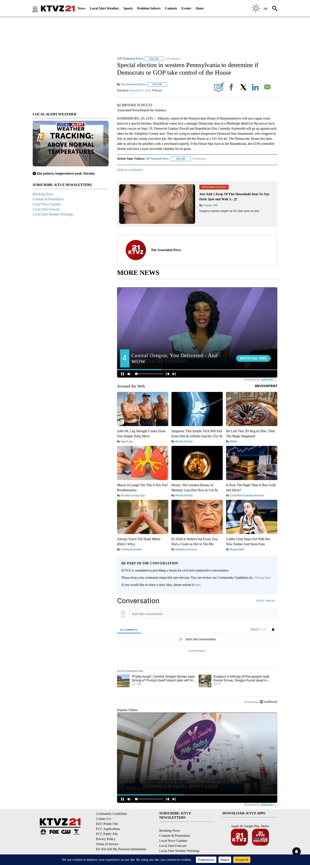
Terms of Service (107, 844)
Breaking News (43, 194)
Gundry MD (210, 205)
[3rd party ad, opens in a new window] (157, 223)
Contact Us (103, 819)
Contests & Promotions (48, 199)
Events (186, 8)
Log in (260, 600)
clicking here (262, 577)
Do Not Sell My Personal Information (121, 849)
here (197, 585)
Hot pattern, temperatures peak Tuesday (66, 173)
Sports (128, 8)
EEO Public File (107, 824)
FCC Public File (107, 834)
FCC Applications (108, 829)
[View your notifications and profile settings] (273, 629)
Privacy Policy (105, 839)
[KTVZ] (57, 8)
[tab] (129, 629)
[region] (197, 651)
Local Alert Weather (104, 8)
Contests (171, 8)
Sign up (270, 600)
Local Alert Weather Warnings (53, 214)
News (81, 8)
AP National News (157, 158)
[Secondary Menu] (38, 8)
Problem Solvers (148, 8)
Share (199, 8)
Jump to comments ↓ (130, 169)
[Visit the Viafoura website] (268, 702)
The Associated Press (133, 84)
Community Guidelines (111, 813)
